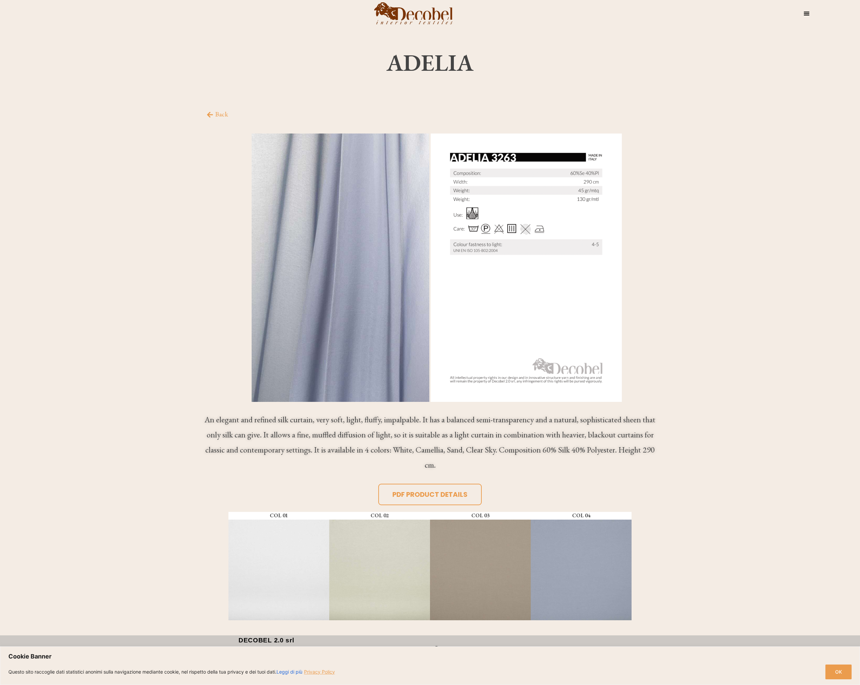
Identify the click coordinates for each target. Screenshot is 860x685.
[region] (430, 665)
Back (221, 114)
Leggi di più (289, 672)
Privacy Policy (319, 672)
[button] (806, 13)
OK (838, 672)
